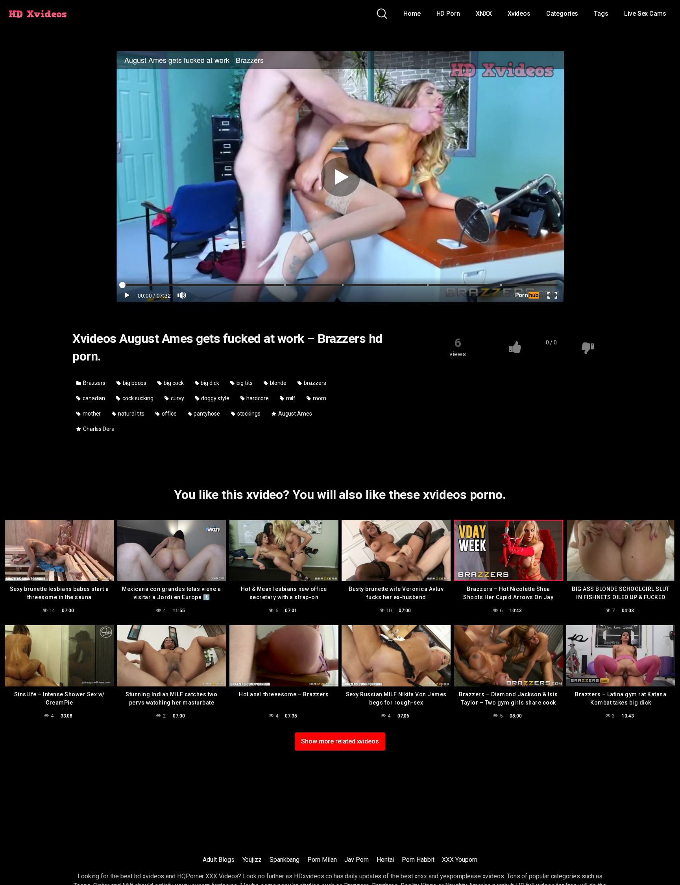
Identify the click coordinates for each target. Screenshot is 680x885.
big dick (209, 383)
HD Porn (448, 13)
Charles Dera (98, 429)
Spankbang (284, 859)
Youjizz (252, 859)
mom (319, 398)
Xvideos (519, 13)
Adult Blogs (218, 859)
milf (290, 398)
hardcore (256, 398)
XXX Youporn (459, 859)
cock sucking (137, 398)
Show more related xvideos (340, 741)
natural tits (130, 413)
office (168, 413)
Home (412, 13)
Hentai (385, 859)
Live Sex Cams (645, 13)
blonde (277, 383)
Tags (601, 13)
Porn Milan (321, 859)
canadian (93, 398)
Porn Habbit (418, 859)
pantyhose (206, 413)
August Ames (294, 413)
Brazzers (93, 383)
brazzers (314, 383)
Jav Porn (356, 859)
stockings (248, 413)
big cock (173, 383)
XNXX (484, 13)
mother (91, 413)
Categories (562, 13)
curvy (177, 398)
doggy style (214, 398)
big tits (244, 383)
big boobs (134, 383)
